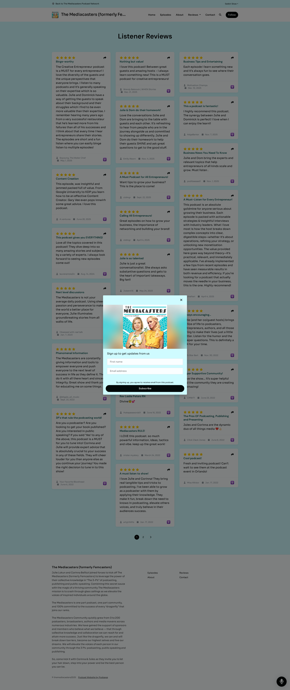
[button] (181, 300)
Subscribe (145, 388)
